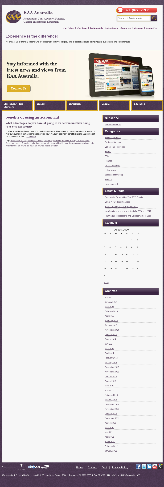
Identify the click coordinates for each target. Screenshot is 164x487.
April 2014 (109, 353)
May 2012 (109, 432)
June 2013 (109, 386)
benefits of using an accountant (75, 141)
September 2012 (112, 418)
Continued (31, 136)
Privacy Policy (120, 467)
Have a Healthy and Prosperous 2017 (121, 206)
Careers (92, 467)
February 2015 (111, 321)
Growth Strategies (112, 165)
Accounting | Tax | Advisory (14, 105)
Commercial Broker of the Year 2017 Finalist (124, 197)
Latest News (111, 28)
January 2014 (111, 362)
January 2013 (111, 400)
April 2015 (109, 316)
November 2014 (112, 330)
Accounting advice (19, 141)
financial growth (42, 143)
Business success (13, 143)
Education (139, 103)
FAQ (107, 156)
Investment (75, 103)
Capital (105, 103)
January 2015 (111, 325)
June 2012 (109, 428)
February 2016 (111, 311)
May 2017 (109, 297)
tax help (30, 146)
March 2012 (110, 441)
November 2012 (112, 409)
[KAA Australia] (35, 16)
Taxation (108, 179)
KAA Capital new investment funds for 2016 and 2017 (128, 211)
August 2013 (110, 381)
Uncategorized (111, 184)
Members (138, 28)
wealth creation (51, 146)
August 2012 (110, 423)
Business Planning (113, 138)
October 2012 (111, 414)
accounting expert (35, 141)
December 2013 (112, 367)
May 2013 (109, 390)
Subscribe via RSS (113, 124)
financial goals (28, 143)
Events (108, 151)
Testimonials (96, 28)
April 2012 (109, 437)
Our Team (82, 28)
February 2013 (111, 395)
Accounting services (52, 141)
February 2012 (111, 446)
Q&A (104, 467)
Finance (41, 103)
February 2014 (111, 358)
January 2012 (111, 451)
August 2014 (110, 339)
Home (79, 467)
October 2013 (111, 376)
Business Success (113, 142)
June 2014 (109, 348)
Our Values (68, 28)
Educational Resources (115, 147)
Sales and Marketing (114, 175)
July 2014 (109, 344)
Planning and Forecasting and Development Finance (128, 216)
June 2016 (109, 307)
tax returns (39, 146)
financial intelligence (59, 143)
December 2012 (112, 404)
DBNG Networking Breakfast (117, 202)
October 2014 (111, 334)
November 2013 (112, 372)
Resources (125, 28)
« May (106, 283)
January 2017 (111, 302)
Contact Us (151, 28)
